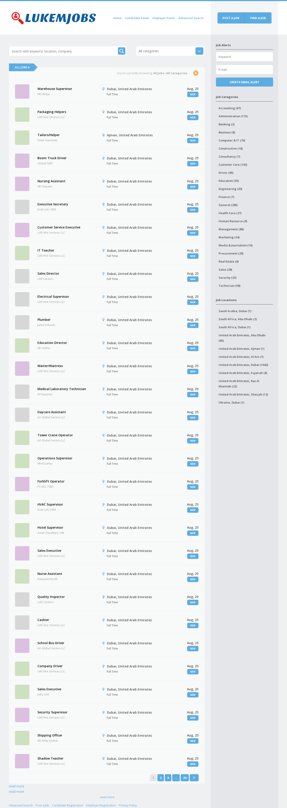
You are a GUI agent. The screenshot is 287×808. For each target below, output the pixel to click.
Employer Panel (163, 18)
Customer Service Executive (58, 227)
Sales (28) (225, 269)
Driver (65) (226, 173)
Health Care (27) (230, 213)
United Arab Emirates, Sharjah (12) (243, 394)
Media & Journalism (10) (235, 245)
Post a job (230, 18)
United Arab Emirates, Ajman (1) (241, 349)
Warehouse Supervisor (54, 89)
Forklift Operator (51, 481)
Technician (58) (229, 286)
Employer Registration (101, 805)
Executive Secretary (52, 204)
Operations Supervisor (54, 458)
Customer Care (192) (233, 165)
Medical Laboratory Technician (61, 389)
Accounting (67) (230, 108)
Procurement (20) (231, 253)
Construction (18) (231, 148)
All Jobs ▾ (22, 67)
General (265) (228, 205)
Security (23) (227, 278)
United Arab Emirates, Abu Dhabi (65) (242, 338)
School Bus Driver (50, 643)
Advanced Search (191, 18)
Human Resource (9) (233, 221)
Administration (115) (233, 116)
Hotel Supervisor (50, 527)
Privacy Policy (128, 805)
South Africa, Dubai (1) (234, 327)
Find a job (258, 18)
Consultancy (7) (229, 156)
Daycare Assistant (51, 412)
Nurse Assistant (49, 573)
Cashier (43, 620)
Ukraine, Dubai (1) (231, 402)
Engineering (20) (230, 189)
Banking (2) (227, 124)
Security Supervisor (52, 712)
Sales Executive (49, 550)
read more (16, 786)
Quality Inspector (51, 597)
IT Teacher (45, 250)
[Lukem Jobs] (54, 17)
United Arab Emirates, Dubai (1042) (243, 365)
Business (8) (227, 132)
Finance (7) (226, 197)
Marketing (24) (229, 237)
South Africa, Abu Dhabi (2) (238, 319)
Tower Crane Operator (55, 435)
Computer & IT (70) (232, 140)
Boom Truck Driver (52, 158)
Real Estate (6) (229, 261)
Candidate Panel (137, 18)
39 (184, 778)
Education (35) (229, 181)
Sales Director (48, 273)
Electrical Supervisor (53, 296)
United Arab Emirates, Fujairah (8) (243, 373)
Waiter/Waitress (50, 366)
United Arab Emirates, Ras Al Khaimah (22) (239, 383)
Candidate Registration (67, 805)
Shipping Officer (49, 735)
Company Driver (50, 666)
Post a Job (42, 805)
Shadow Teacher (50, 758)
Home (117, 18)
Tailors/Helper (48, 135)
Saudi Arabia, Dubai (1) (235, 311)
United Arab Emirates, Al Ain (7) (241, 357)
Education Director (52, 343)
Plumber (43, 319)
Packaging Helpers (51, 112)
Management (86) (231, 229)
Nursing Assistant (51, 181)
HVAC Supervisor (50, 504)
